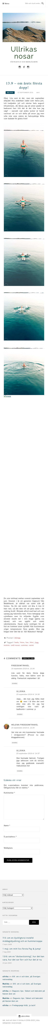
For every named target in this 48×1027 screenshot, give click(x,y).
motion (7, 645)
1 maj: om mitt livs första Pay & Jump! (22, 948)
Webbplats (8, 848)
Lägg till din (28, 658)
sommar (24, 645)
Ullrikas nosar (24, 52)
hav (27, 642)
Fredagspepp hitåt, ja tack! (24, 1005)
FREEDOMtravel (20, 665)
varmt (31, 645)
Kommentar (9, 793)
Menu (7, 4)
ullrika (20, 691)
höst (32, 642)
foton (22, 642)
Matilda (6, 984)
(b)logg (10, 92)
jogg (36, 642)
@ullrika (25, 1016)
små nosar (15, 645)
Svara (14, 683)
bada (17, 642)
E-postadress (10, 837)
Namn (7, 826)
